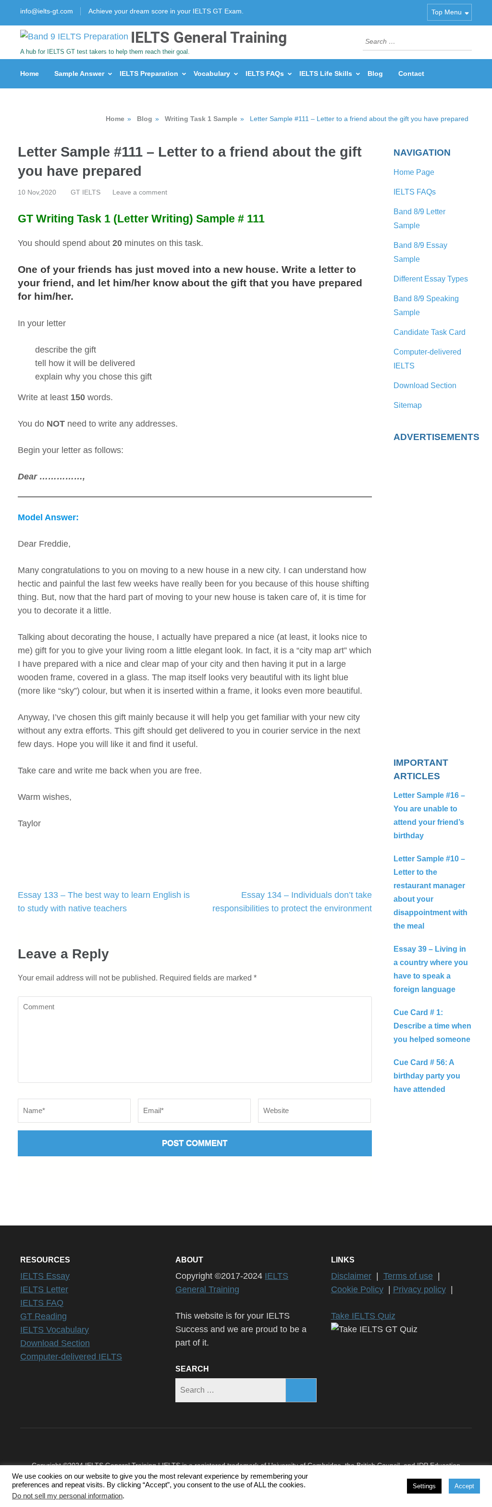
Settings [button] (424, 1486)
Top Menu (446, 12)
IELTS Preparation (149, 73)
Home (29, 73)
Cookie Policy (357, 1289)
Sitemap (408, 405)
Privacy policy (419, 1289)
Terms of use (408, 1276)
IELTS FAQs (265, 73)
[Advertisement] (433, 594)
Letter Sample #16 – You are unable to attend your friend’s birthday (429, 815)
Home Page (414, 172)
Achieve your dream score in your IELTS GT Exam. (166, 11)
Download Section (425, 385)
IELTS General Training (209, 37)
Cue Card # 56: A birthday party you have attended (427, 1075)
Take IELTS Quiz (363, 1316)
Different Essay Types (431, 279)
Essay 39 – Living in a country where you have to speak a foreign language (431, 969)
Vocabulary (212, 73)
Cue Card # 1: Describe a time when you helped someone (432, 1025)
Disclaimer (351, 1276)
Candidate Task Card (430, 332)
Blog (375, 73)
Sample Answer (79, 73)
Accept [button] (464, 1486)
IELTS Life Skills (325, 73)
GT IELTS (85, 192)
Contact (411, 73)
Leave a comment (139, 192)
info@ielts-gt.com (46, 11)
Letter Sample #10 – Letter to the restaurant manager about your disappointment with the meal (430, 892)
